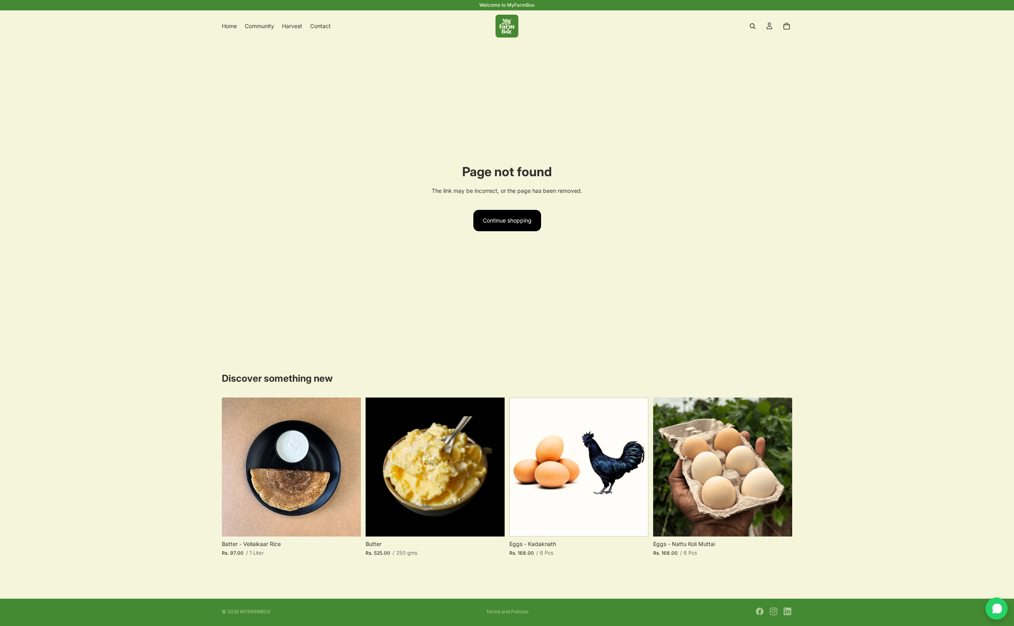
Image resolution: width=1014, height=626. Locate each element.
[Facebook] (759, 611)
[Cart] (786, 26)
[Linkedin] (787, 611)
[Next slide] (636, 467)
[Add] (636, 524)
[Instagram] (773, 611)
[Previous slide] (521, 467)
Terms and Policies (507, 612)
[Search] (752, 26)
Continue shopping (507, 220)
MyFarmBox (255, 612)
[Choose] (348, 524)
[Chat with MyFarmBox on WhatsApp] (996, 608)
